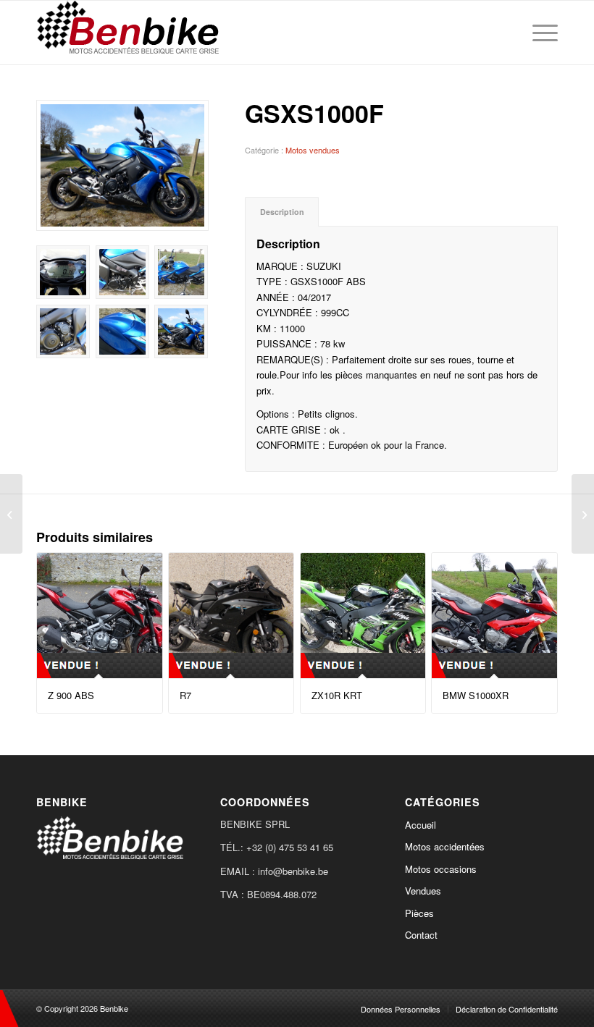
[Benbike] (131, 32)
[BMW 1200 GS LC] (11, 514)
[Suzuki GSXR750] (583, 514)
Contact (421, 935)
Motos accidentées (445, 846)
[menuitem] (541, 32)
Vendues (423, 890)
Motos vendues (312, 150)
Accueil (420, 825)
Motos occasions (441, 869)
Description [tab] (282, 211)
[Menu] (541, 32)
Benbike (114, 1008)
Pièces (419, 913)
